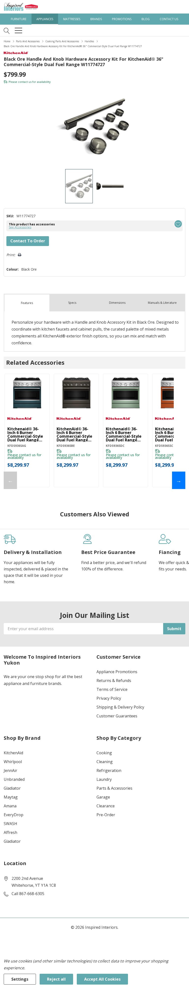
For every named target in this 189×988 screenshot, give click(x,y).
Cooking (104, 753)
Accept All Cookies (102, 979)
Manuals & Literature (162, 303)
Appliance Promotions (116, 671)
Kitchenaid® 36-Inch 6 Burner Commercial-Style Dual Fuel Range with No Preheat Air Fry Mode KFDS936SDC (124, 434)
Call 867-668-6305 (28, 893)
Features (27, 303)
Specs (72, 303)
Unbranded (14, 779)
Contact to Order (27, 241)
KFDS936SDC (115, 446)
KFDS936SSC (164, 446)
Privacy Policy (108, 698)
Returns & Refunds (113, 680)
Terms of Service (111, 689)
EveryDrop (13, 814)
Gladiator (12, 788)
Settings (19, 979)
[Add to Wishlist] (178, 224)
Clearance (105, 806)
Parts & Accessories (114, 788)
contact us (25, 82)
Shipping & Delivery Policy (120, 707)
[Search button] (7, 30)
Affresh (10, 832)
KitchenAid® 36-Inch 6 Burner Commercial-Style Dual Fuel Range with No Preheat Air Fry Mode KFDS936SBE (74, 434)
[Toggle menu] (18, 30)
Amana (10, 806)
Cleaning (104, 761)
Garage (103, 797)
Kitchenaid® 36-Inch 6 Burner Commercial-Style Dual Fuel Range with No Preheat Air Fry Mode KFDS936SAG (25, 434)
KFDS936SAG (16, 446)
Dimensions (117, 303)
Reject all (56, 979)
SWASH (10, 823)
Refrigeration (108, 770)
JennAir (10, 770)
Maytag (11, 797)
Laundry (104, 779)
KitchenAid (13, 753)
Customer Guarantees (116, 716)
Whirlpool (13, 761)
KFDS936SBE (66, 446)
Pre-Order (105, 814)
